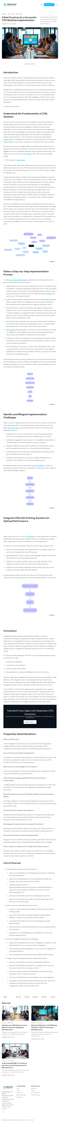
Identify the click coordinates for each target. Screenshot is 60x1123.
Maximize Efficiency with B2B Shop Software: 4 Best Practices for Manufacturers (44, 1027)
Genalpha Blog (9, 1120)
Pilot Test (9, 330)
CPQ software (47, 294)
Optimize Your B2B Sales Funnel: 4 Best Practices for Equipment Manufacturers (14, 1027)
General (4, 14)
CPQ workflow (39, 465)
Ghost (23, 1120)
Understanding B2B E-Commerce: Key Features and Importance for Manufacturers (14, 1065)
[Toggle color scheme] (31, 1120)
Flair (27, 1120)
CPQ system (30, 536)
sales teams (21, 160)
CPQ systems (27, 154)
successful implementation (18, 280)
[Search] (41, 4)
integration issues (13, 428)
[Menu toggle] (56, 4)
